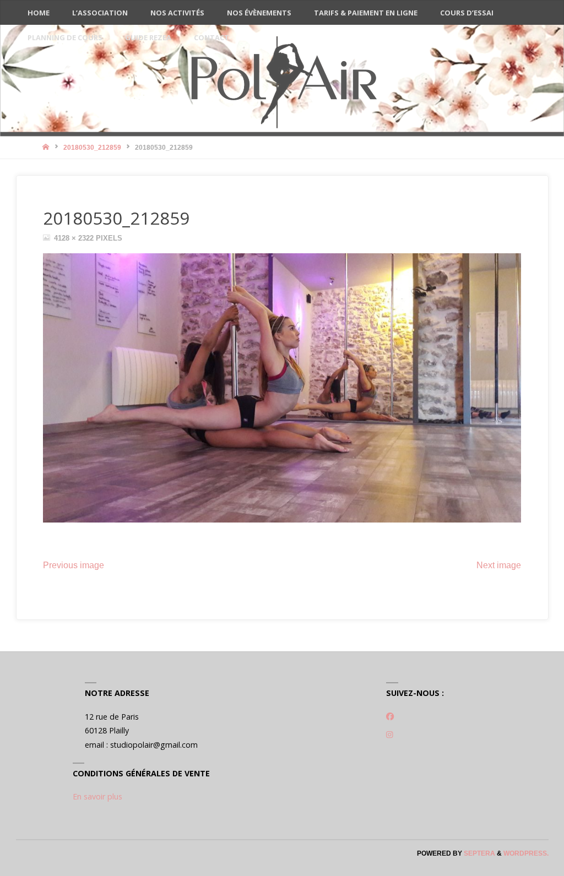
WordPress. (526, 853)
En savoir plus (97, 796)
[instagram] (389, 734)
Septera (478, 853)
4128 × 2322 (75, 238)
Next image (498, 565)
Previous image (73, 565)
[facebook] (390, 716)
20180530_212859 (92, 147)
